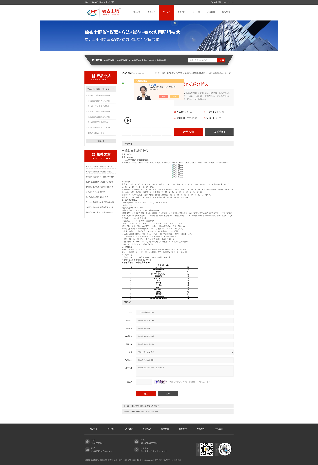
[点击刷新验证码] (161, 382)
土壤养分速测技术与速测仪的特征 (99, 172)
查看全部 (101, 141)
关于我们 (151, 12)
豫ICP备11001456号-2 (134, 460)
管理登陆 (158, 460)
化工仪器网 (176, 460)
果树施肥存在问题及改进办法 (97, 197)
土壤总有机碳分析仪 (96, 133)
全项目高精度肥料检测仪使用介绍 (99, 167)
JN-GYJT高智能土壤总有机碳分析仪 (145, 406)
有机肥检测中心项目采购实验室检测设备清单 (101, 207)
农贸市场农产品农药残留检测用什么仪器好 (101, 187)
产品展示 (166, 12)
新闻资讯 (181, 12)
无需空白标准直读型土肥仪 (99, 127)
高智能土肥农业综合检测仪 (99, 106)
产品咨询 (188, 131)
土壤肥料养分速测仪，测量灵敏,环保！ (101, 177)
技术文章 (196, 12)
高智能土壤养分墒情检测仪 (99, 95)
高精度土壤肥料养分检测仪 (99, 111)
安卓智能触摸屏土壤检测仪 (98, 89)
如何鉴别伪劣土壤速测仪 (95, 192)
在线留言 (211, 12)
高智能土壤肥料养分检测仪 (99, 101)
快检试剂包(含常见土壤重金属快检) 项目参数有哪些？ (101, 212)
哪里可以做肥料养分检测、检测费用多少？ (101, 182)
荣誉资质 (183, 429)
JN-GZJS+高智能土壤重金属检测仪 (144, 411)
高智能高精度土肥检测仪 (98, 122)
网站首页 (136, 12)
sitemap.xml (149, 460)
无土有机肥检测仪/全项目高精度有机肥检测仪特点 (101, 202)
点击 (113, 89)
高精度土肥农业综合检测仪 (99, 117)
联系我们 (226, 12)
